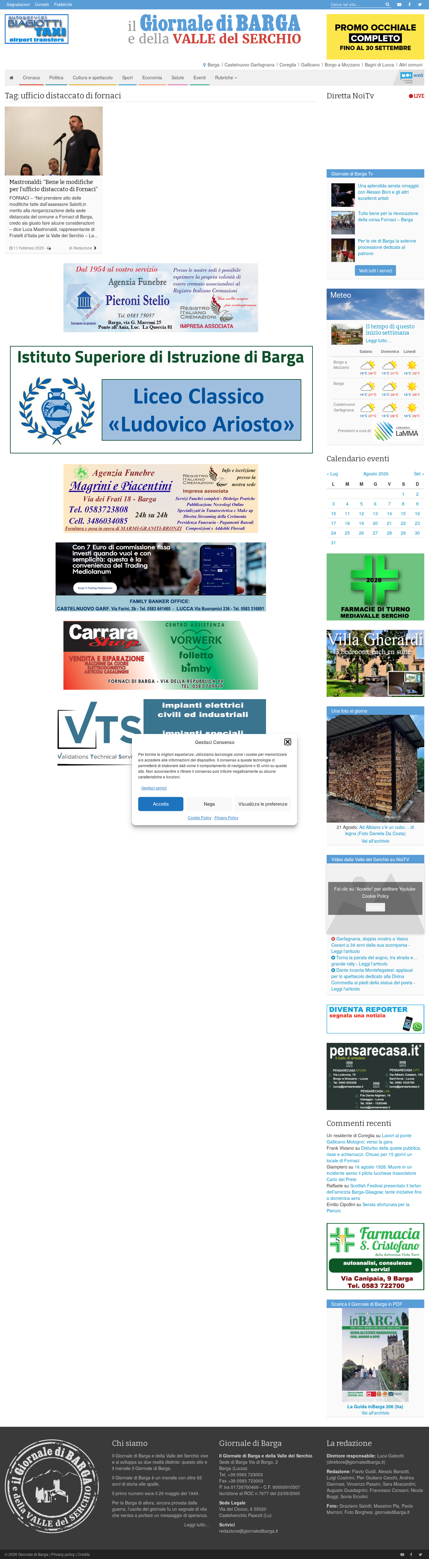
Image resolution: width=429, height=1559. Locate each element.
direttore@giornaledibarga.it (356, 1462)
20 (375, 523)
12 (361, 513)
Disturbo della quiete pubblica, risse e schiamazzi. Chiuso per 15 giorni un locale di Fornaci (374, 1154)
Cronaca (31, 77)
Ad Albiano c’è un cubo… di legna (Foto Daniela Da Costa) (379, 830)
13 (375, 513)
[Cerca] (387, 4)
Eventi (199, 77)
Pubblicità (63, 4)
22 (403, 523)
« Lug (332, 473)
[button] (288, 742)
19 (361, 523)
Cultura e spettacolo (93, 77)
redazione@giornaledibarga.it (248, 1531)
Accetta (161, 804)
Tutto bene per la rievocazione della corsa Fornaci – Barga (388, 216)
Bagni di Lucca (379, 64)
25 (347, 533)
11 (347, 513)
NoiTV (411, 77)
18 (347, 523)
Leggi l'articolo (345, 951)
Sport (127, 77)
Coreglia (288, 64)
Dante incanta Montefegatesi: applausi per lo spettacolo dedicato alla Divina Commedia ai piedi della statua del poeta (372, 976)
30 (417, 533)
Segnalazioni (18, 4)
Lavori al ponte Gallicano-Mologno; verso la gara (369, 1138)
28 (389, 533)
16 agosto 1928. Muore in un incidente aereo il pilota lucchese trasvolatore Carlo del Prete (371, 1173)
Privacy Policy (226, 817)
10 (333, 513)
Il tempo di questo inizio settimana (390, 329)
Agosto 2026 (375, 473)
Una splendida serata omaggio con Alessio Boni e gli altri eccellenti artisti (388, 191)
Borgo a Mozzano (342, 64)
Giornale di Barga (33, 1554)
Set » (419, 473)
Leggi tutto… (378, 340)
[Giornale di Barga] (214, 29)
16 (417, 513)
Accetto (375, 907)
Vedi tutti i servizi (375, 270)
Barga (214, 64)
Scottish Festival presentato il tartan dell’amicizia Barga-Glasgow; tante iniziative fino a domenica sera (374, 1191)
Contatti (42, 4)
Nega (209, 804)
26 (361, 533)
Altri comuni (410, 64)
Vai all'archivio (375, 841)
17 (333, 523)
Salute (177, 77)
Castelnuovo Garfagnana (249, 64)
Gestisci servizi (154, 787)
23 (417, 523)
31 (333, 542)
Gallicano (310, 64)
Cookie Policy (199, 817)
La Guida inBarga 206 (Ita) (375, 1406)
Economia (152, 77)
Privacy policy (63, 1554)
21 (389, 523)
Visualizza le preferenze (262, 804)
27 (375, 533)
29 (403, 533)
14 (389, 513)
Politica (56, 77)
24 (333, 533)
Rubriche (224, 77)
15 (403, 513)
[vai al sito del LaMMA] (396, 430)
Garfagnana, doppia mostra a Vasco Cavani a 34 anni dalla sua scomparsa (369, 941)
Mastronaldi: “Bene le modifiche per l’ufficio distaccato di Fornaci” (53, 186)
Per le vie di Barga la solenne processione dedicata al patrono (387, 247)
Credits (84, 1554)
